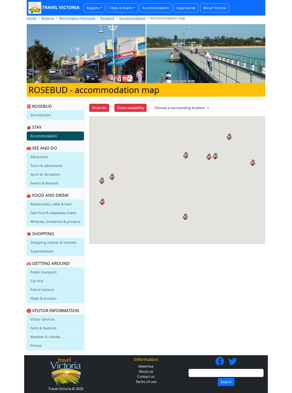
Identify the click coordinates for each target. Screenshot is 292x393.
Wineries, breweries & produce (55, 221)
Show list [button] (99, 107)
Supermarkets (41, 251)
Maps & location (43, 298)
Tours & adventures (46, 165)
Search (226, 382)
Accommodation (155, 8)
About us (146, 371)
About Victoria (214, 8)
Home (32, 18)
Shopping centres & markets (53, 242)
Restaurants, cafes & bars (51, 204)
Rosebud (107, 18)
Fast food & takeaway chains (53, 212)
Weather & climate (45, 337)
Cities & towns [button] (121, 8)
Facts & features (43, 328)
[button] (185, 155)
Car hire (36, 281)
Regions (47, 18)
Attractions (39, 157)
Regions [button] (93, 8)
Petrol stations (42, 289)
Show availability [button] (130, 107)
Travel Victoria (61, 7)
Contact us (146, 376)
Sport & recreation (45, 174)
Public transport (43, 272)
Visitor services (42, 319)
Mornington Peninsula (77, 18)
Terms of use (146, 381)
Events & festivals (44, 183)
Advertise (145, 366)
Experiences (186, 8)
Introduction (40, 115)
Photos (36, 345)
